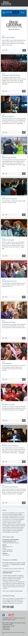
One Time (16, 12)
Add (24, 50)
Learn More (4, 83)
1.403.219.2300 (6, 629)
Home (3, 632)
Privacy (12, 591)
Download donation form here (9, 541)
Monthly (22, 12)
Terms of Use (19, 591)
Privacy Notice (9, 632)
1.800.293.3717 (6, 627)
